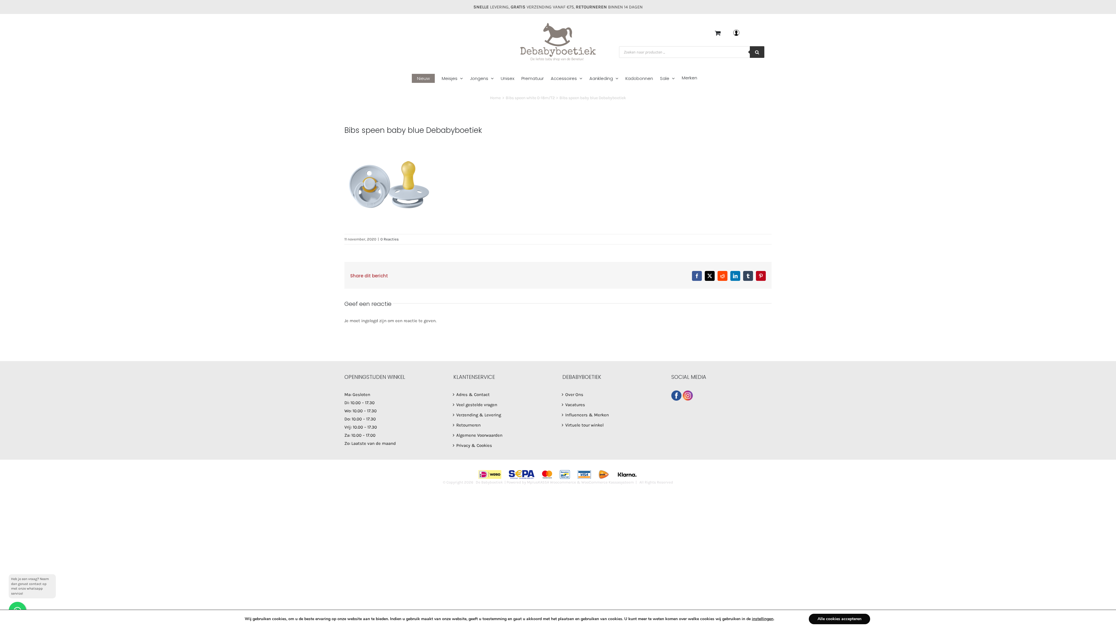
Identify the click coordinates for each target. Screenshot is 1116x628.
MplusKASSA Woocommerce (551, 482)
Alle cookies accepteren (839, 619)
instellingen (762, 619)
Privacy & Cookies (474, 445)
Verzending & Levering (478, 415)
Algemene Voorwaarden (479, 435)
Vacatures (575, 404)
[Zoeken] (757, 52)
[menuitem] (427, 78)
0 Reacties (389, 239)
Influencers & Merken (587, 415)
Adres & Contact (473, 394)
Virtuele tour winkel (584, 425)
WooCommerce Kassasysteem (607, 482)
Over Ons (574, 394)
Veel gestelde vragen (476, 404)
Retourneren (468, 425)
